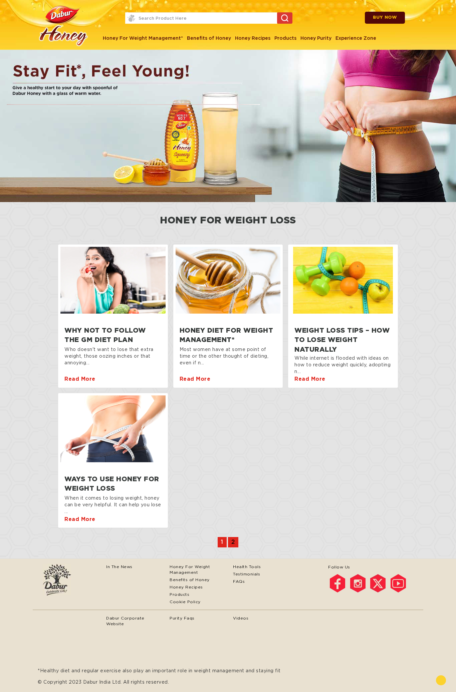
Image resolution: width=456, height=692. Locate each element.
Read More (79, 379)
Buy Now (385, 17)
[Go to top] (441, 680)
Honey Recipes (252, 38)
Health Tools (247, 566)
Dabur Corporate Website (125, 621)
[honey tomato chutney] (113, 280)
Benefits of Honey (209, 38)
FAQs (239, 581)
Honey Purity (315, 38)
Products (285, 38)
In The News (119, 566)
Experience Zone (355, 38)
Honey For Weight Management (190, 569)
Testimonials (246, 573)
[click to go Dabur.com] (69, 580)
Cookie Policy (185, 601)
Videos (240, 618)
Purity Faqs (182, 618)
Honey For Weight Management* (143, 38)
